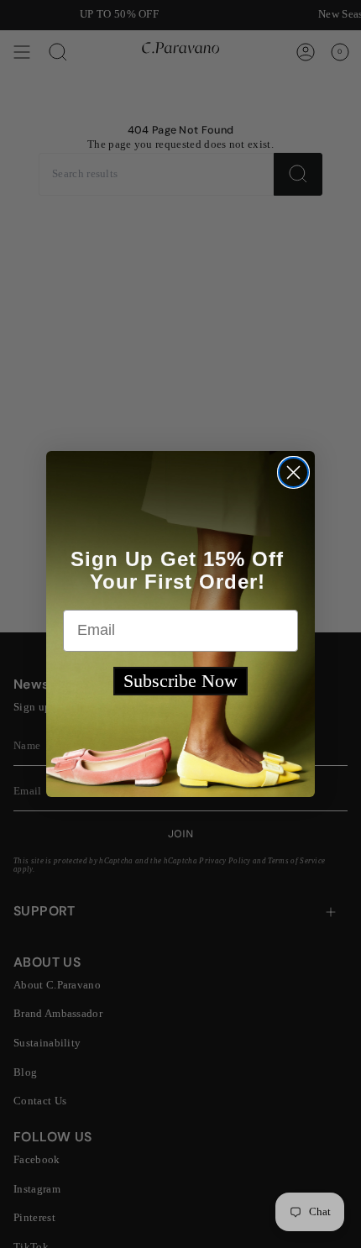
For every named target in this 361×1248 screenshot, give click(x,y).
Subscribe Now (180, 680)
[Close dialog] (293, 472)
